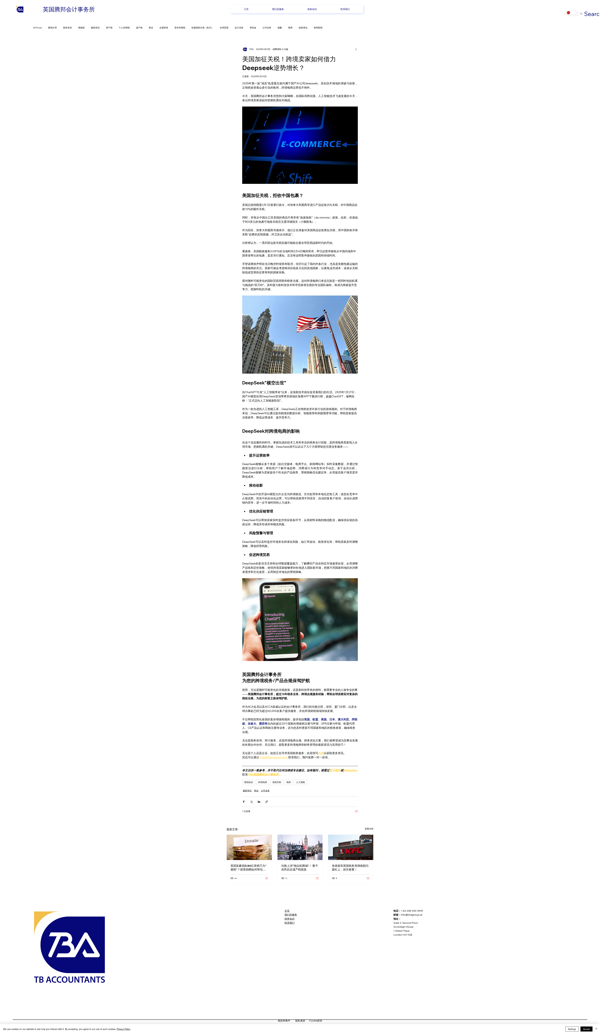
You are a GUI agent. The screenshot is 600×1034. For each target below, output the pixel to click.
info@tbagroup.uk (411, 914)
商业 (151, 27)
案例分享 (52, 27)
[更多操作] (356, 49)
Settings (572, 1029)
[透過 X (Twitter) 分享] (251, 801)
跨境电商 (262, 782)
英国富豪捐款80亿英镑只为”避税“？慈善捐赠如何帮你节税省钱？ (248, 867)
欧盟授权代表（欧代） (202, 27)
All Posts (37, 27)
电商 (290, 27)
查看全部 (369, 828)
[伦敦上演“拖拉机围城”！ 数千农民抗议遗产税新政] (300, 847)
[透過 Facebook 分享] (243, 801)
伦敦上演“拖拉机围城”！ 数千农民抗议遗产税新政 (299, 867)
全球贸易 (224, 27)
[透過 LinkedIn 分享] (259, 801)
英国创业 (248, 782)
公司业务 (266, 27)
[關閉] (596, 1029)
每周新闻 (318, 27)
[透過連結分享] (266, 801)
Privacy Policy (123, 1029)
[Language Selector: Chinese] (572, 12)
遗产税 (139, 27)
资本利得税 (179, 27)
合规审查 (163, 27)
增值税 (81, 27)
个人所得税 (124, 27)
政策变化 (303, 27)
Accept (586, 1029)
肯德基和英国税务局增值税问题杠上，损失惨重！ (350, 867)
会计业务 (239, 27)
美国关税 (276, 782)
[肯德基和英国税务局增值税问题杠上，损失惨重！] (350, 847)
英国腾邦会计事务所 (69, 9)
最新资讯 (95, 27)
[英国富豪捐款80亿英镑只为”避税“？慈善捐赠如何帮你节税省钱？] (249, 847)
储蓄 (280, 27)
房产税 (109, 27)
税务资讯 (67, 27)
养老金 (253, 27)
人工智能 (300, 782)
